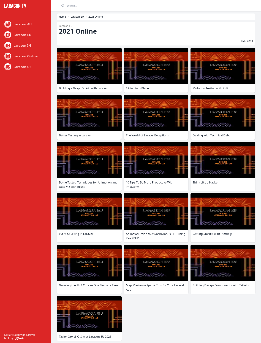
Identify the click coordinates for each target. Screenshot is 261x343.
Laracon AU (22, 24)
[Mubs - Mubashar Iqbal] (18, 338)
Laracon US (22, 67)
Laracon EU (22, 35)
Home (62, 16)
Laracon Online (25, 56)
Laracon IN (22, 45)
